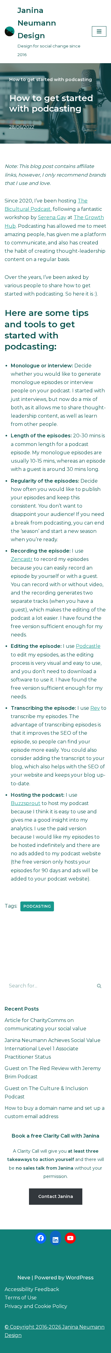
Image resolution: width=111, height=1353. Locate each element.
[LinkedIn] (55, 1239)
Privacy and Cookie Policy (36, 1306)
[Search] (99, 985)
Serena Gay (52, 217)
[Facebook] (40, 1238)
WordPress (80, 1278)
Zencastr (22, 559)
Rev (95, 708)
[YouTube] (70, 1238)
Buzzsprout (25, 803)
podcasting (37, 906)
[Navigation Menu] (99, 31)
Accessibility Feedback (32, 1289)
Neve (23, 1278)
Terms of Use (21, 1298)
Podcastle (88, 646)
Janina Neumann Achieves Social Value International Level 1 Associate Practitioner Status (53, 1048)
